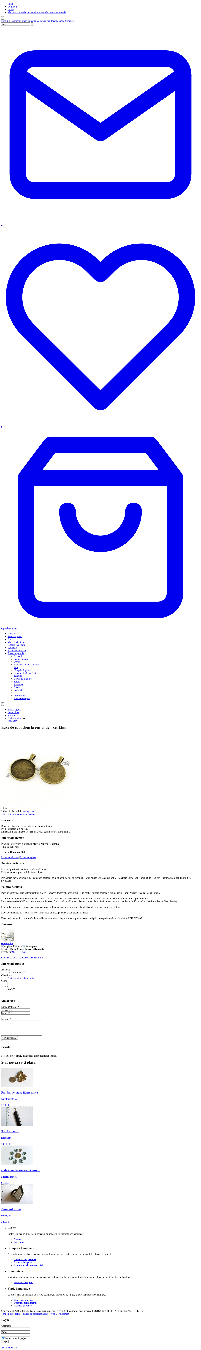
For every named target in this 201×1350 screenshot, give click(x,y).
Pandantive (13, 720)
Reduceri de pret (22, 698)
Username (6, 1325)
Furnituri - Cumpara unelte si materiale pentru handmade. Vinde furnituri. (37, 21)
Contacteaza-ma (9, 957)
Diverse (18, 661)
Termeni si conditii (10, 1313)
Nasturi (17, 687)
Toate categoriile (16, 653)
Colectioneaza (9, 814)
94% (19, 952)
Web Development (59, 1313)
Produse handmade (17, 650)
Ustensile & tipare (16, 645)
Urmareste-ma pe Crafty (31, 957)
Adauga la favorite (26, 814)
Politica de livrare (10, 857)
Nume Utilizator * (10, 1007)
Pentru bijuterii (15, 636)
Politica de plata (28, 857)
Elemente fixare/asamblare (27, 664)
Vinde (11, 9)
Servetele (12, 647)
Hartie (17, 681)
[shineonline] (7, 940)
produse (11, 715)
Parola (4, 1332)
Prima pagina (14, 709)
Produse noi (20, 695)
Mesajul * (6, 1019)
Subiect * (6, 1013)
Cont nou (12, 6)
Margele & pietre (16, 642)
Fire (9, 639)
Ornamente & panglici (25, 673)
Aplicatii (12, 633)
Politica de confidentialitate (35, 1313)
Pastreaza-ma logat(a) (15, 1338)
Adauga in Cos (29, 811)
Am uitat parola (9, 1347)
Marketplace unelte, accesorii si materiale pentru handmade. (37, 12)
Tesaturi (18, 676)
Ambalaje (18, 684)
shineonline (13, 712)
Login (11, 4)
